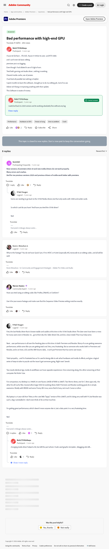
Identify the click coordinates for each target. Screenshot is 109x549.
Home (6, 12)
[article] (54, 173)
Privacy (34, 546)
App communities (16, 12)
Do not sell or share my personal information (69, 546)
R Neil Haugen (22, 192)
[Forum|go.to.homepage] (19, 5)
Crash (64, 122)
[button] (4, 5)
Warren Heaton (18, 286)
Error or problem (53, 122)
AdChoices (92, 546)
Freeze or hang (40, 122)
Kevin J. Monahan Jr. (20, 246)
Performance (12, 122)
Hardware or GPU (26, 122)
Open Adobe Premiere (94, 19)
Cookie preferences (45, 546)
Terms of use (26, 546)
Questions (41, 12)
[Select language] (74, 5)
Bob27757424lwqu (20, 48)
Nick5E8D (16, 162)
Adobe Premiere (30, 12)
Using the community (12, 546)
